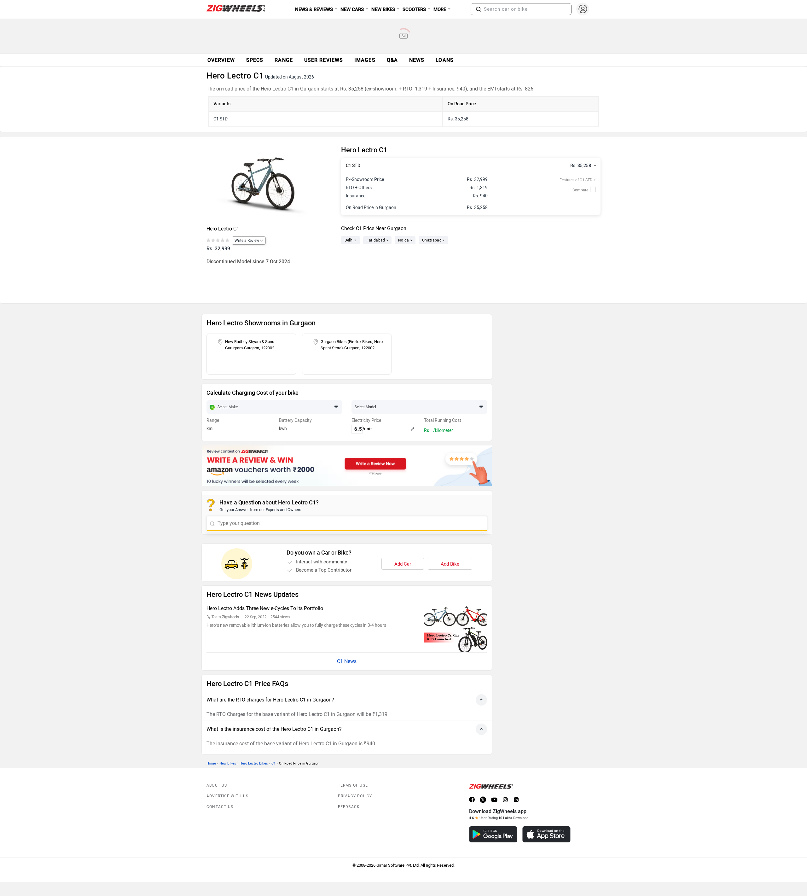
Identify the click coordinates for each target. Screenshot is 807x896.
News (416, 60)
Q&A (392, 60)
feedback (349, 807)
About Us (216, 785)
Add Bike (450, 564)
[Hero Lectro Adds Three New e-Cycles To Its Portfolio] (455, 628)
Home (211, 763)
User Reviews (323, 60)
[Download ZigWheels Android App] (493, 834)
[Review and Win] (347, 465)
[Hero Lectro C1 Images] (270, 184)
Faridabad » (377, 240)
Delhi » (351, 240)
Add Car (402, 564)
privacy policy (355, 796)
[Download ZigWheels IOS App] (546, 834)
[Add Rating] (218, 240)
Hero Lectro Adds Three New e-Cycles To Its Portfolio (264, 608)
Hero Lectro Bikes (254, 763)
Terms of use (353, 785)
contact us (219, 807)
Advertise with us (227, 796)
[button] (478, 9)
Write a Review (247, 240)
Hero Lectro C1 (222, 229)
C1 (273, 763)
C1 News (347, 661)
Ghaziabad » (433, 240)
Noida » (405, 240)
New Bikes (227, 763)
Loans (445, 60)
